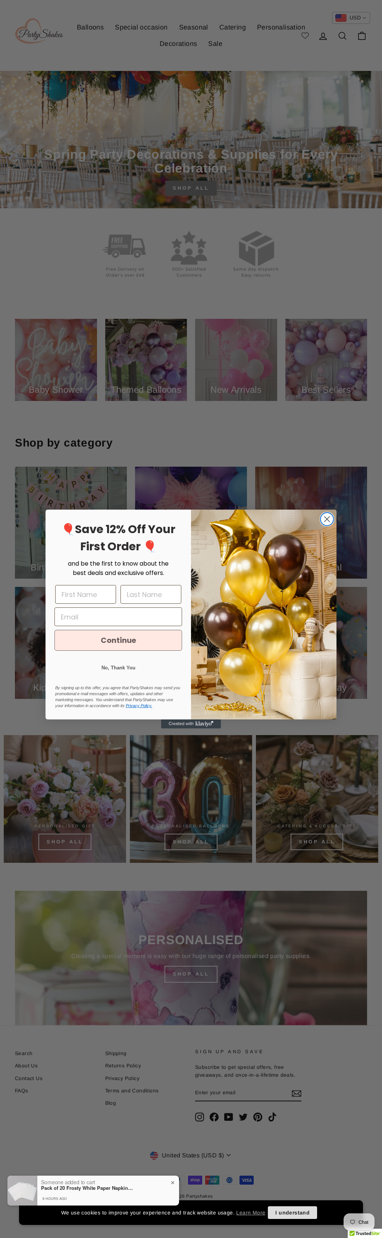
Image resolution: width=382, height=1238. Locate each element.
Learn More (250, 1213)
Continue (118, 640)
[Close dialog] (327, 519)
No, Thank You (118, 668)
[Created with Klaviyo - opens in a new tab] (191, 723)
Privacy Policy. (139, 705)
